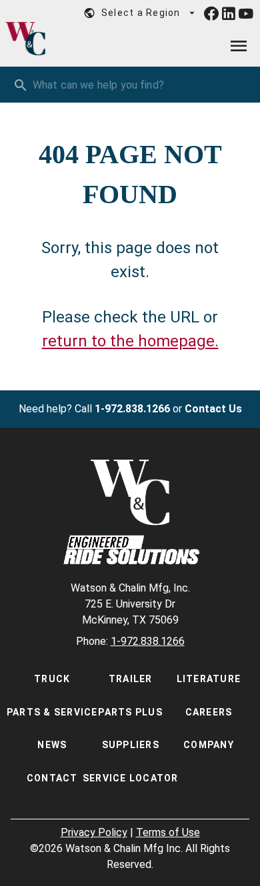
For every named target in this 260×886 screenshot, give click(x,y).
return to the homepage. (130, 341)
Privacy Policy (94, 832)
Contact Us (213, 408)
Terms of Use (168, 832)
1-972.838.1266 (132, 408)
